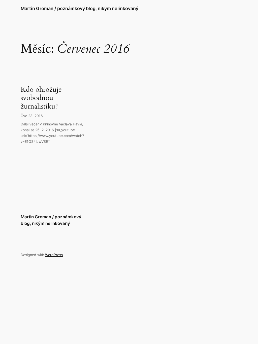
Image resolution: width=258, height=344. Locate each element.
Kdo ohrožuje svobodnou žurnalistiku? (41, 97)
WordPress (54, 255)
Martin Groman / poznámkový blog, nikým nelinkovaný (79, 8)
